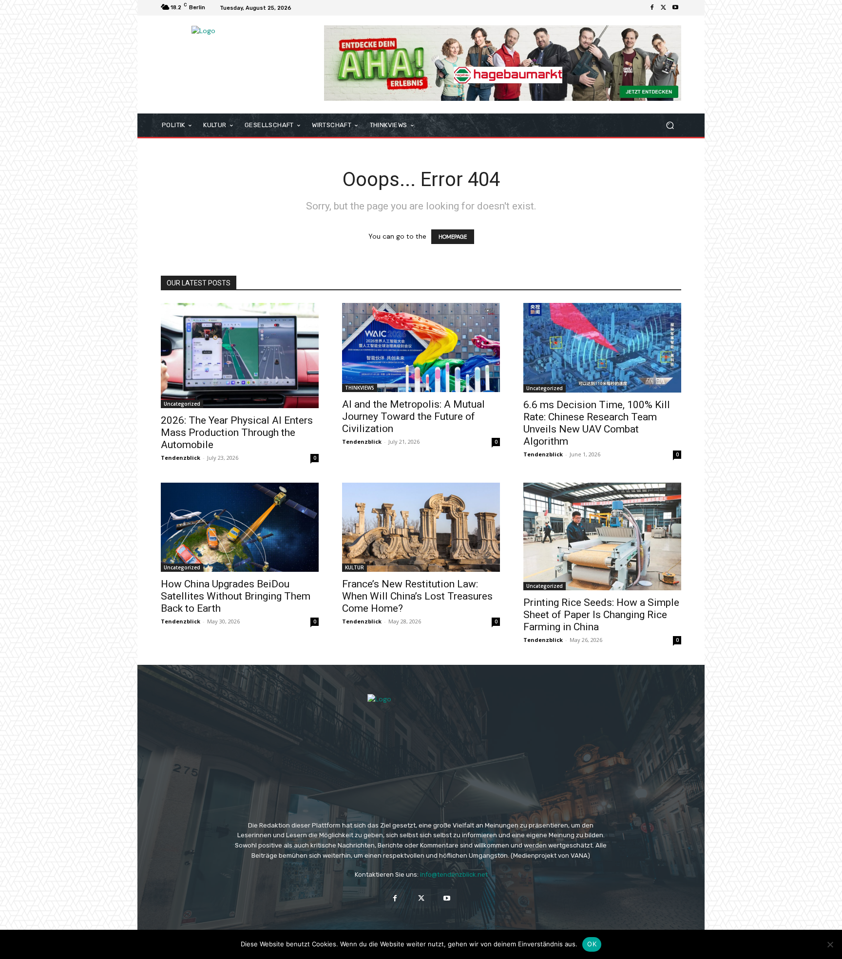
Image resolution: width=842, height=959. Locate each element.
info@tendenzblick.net (454, 874)
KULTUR (354, 567)
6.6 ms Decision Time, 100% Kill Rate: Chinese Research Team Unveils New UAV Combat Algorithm (596, 423)
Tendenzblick (180, 457)
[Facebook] (652, 8)
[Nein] (830, 944)
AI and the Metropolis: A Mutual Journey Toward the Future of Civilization (413, 416)
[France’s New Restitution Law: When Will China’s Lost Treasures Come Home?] (421, 527)
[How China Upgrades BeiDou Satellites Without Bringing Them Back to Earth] (240, 527)
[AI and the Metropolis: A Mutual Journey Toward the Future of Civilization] (421, 347)
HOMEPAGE (453, 236)
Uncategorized (182, 403)
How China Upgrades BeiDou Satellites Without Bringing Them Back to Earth (235, 596)
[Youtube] (675, 8)
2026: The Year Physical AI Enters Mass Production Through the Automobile (237, 432)
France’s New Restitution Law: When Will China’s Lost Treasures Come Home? (417, 596)
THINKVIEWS (359, 387)
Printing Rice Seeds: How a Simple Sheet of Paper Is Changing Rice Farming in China (601, 615)
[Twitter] (664, 8)
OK (591, 944)
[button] (669, 125)
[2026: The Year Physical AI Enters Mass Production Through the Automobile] (240, 355)
